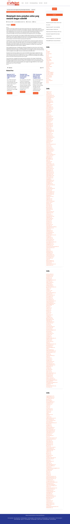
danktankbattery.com (50, 461)
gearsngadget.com (49, 158)
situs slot (45, 2)
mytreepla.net (48, 162)
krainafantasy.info (49, 408)
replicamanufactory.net (50, 165)
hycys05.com (48, 446)
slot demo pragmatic (49, 72)
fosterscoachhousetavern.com (51, 437)
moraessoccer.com (49, 322)
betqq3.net (48, 356)
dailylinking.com (49, 120)
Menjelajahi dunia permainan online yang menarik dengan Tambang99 (24, 76)
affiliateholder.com (49, 507)
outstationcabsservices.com (51, 234)
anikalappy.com (49, 182)
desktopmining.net (49, 375)
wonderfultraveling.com (50, 326)
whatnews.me (48, 203)
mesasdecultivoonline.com (51, 439)
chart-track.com (49, 325)
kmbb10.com (48, 451)
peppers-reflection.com (50, 504)
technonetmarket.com (50, 194)
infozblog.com (48, 335)
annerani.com (48, 309)
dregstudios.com (49, 320)
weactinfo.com (48, 454)
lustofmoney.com (49, 501)
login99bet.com (49, 94)
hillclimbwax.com (49, 498)
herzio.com (48, 406)
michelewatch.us (49, 283)
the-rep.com (48, 306)
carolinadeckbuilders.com (50, 303)
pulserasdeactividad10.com (51, 373)
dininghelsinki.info (49, 183)
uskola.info (48, 197)
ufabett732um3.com (49, 196)
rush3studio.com (49, 404)
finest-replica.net (49, 205)
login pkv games (49, 57)
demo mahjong (49, 75)
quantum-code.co (49, 202)
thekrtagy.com (48, 236)
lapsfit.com (48, 160)
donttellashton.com (49, 402)
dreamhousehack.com (50, 239)
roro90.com (48, 405)
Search (54, 9)
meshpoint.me (48, 423)
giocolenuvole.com (49, 123)
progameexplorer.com (50, 254)
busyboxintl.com (49, 426)
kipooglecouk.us (49, 360)
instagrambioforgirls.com (50, 449)
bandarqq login (24, 518)
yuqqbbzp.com (49, 152)
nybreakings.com (49, 233)
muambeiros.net (49, 334)
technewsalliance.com (50, 192)
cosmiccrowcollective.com (50, 420)
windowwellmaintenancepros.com (52, 506)
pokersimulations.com (50, 163)
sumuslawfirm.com (49, 479)
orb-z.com (48, 436)
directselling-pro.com (50, 256)
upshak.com (48, 472)
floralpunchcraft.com (50, 458)
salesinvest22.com (49, 209)
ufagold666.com (49, 217)
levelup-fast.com (49, 161)
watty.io (47, 413)
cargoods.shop (48, 416)
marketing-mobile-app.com (51, 457)
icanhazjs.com (48, 367)
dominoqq (48, 65)
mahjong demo (49, 60)
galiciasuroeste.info (49, 318)
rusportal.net (48, 412)
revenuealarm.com (49, 258)
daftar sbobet (48, 59)
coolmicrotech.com (49, 238)
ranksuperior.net (49, 493)
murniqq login (27, 519)
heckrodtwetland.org (50, 349)
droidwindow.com (49, 215)
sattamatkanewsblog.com (50, 484)
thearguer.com (48, 456)
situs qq (47, 61)
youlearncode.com (49, 126)
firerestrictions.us (49, 332)
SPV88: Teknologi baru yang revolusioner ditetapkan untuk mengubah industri (37, 76)
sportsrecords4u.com (50, 168)
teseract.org (48, 210)
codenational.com (49, 253)
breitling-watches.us (49, 285)
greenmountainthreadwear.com (51, 482)
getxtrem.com (48, 453)
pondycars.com (49, 223)
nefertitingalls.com (49, 106)
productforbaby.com (49, 435)
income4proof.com (49, 109)
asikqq (47, 69)
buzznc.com (48, 248)
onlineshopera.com (49, 116)
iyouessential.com (49, 124)
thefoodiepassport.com (50, 363)
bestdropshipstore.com (50, 137)
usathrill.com (48, 229)
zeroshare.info (48, 312)
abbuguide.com (49, 128)
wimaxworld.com (49, 328)
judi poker (48, 58)
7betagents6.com (49, 153)
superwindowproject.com (50, 364)
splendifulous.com (49, 167)
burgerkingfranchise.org (50, 430)
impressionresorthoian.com (51, 476)
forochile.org (48, 324)
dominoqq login (38, 518)
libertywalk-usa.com (49, 275)
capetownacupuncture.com (51, 418)
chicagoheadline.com (50, 97)
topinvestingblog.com (50, 304)
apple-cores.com (49, 371)
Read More (9, 93)
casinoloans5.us (49, 357)
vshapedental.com (49, 230)
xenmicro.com (48, 114)
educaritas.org (48, 110)
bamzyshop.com (49, 222)
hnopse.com (48, 499)
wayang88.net (48, 179)
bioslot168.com (49, 262)
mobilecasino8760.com (50, 355)
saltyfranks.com (49, 307)
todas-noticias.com (49, 409)
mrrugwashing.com (49, 469)
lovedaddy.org (48, 466)
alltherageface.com (49, 252)
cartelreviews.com (49, 138)
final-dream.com (49, 204)
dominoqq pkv (48, 64)
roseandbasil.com (49, 346)
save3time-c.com (49, 290)
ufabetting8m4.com (49, 170)
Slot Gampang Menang (34, 2)
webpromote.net (49, 339)
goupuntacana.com (49, 101)
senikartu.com (48, 411)
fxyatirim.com (48, 127)
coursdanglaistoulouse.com (51, 279)
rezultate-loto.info (49, 166)
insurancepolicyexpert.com (51, 300)
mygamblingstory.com (50, 395)
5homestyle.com (49, 387)
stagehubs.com (49, 91)
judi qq (47, 55)
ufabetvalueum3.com (50, 173)
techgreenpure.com (49, 135)
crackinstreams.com (49, 155)
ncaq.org (47, 113)
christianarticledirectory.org (51, 385)
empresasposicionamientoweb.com (52, 246)
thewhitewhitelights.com (50, 347)
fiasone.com (48, 459)
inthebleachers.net (49, 376)
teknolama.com (49, 434)
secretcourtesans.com (50, 95)
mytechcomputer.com (50, 261)
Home (23, 2)
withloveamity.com (49, 125)
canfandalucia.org (49, 231)
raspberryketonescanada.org (51, 226)
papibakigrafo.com (49, 366)
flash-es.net (48, 471)
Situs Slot (26, 2)
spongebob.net (49, 425)
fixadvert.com (48, 288)
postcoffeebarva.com (50, 428)
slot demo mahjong (49, 73)
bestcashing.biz (49, 331)
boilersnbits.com (49, 440)
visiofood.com (48, 213)
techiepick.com (49, 220)
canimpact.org (48, 368)
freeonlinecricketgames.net (51, 329)
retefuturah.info (49, 190)
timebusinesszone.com (50, 503)
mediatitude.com (49, 293)
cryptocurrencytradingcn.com (51, 485)
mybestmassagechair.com (50, 352)
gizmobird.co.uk (49, 277)
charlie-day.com (49, 463)
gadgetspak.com (49, 156)
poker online (39, 519)
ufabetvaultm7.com (49, 174)
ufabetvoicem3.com (49, 176)
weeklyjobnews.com (49, 490)
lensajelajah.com (49, 111)
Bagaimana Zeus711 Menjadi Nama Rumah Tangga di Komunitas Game (11, 76)
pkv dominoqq (48, 53)
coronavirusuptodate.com (50, 154)
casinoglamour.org (49, 383)
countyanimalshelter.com (50, 491)
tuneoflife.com (48, 505)
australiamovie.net (49, 276)
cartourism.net (48, 370)
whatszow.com (49, 132)
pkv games (48, 51)
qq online (48, 52)
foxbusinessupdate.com (50, 465)
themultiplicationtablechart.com (51, 382)
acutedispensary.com (50, 483)
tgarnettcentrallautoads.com (51, 286)
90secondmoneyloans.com (51, 144)
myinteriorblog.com (49, 218)
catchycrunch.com (49, 104)
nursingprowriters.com (50, 480)
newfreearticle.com (49, 442)
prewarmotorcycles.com (50, 295)
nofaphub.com (48, 105)
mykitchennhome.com (50, 361)
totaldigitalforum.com (50, 244)
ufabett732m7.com (49, 212)
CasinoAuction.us (49, 359)
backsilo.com (48, 473)
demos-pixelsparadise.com (51, 292)
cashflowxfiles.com (49, 450)
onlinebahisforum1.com (50, 96)
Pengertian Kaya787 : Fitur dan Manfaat (53, 27)
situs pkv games (49, 76)
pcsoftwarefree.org (49, 119)
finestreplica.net (49, 187)
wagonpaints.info (49, 198)
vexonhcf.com (48, 291)
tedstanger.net (48, 195)
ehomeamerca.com (49, 133)
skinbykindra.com (49, 251)
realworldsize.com (49, 433)
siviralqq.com (48, 475)
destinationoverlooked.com (51, 496)
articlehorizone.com (49, 151)
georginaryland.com (49, 345)
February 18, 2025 (10, 21)
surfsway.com (48, 139)
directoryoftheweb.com (50, 401)
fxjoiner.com (48, 249)
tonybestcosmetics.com (50, 247)
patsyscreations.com (49, 108)
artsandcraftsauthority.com (51, 263)
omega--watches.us (49, 284)
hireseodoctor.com (49, 159)
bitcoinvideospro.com (50, 419)
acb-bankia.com (49, 470)
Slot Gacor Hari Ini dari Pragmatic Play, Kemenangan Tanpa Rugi (18, 9)
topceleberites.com (49, 169)
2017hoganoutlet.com (50, 398)
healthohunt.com (49, 189)
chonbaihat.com (49, 336)
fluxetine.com (48, 354)
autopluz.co (48, 289)
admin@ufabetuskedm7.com (20, 21)
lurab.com (48, 259)
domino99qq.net (49, 400)
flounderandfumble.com (50, 188)
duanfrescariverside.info (50, 184)
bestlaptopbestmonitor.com (51, 343)
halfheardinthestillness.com (51, 350)
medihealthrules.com (50, 227)
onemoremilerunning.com (50, 447)
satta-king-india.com (49, 148)
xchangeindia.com (49, 237)
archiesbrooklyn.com (50, 333)
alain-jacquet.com (49, 421)
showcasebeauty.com (50, 299)
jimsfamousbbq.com (49, 274)
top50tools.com (49, 305)
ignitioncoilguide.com (50, 260)
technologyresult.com (50, 130)
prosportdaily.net (49, 208)
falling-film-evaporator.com (51, 478)
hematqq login (34, 519)
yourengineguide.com (50, 232)
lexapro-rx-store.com (50, 377)
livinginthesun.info (49, 414)
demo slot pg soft (49, 80)
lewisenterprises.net (49, 118)
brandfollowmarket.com (50, 489)
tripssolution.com (49, 147)
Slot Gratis (40, 2)
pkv (47, 50)
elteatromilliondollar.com (50, 429)
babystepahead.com (49, 494)
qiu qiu (47, 81)
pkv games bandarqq (50, 62)
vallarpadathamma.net (50, 432)
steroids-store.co (49, 340)
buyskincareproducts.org (50, 378)
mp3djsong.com (49, 278)
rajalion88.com (49, 99)
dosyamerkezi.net (49, 297)
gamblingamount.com (50, 497)
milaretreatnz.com (49, 314)
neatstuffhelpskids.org (50, 321)
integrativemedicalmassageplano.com (53, 468)
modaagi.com (48, 315)
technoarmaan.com (49, 245)
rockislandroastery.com (50, 255)
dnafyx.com (48, 121)
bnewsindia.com (49, 219)
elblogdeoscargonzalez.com (51, 338)
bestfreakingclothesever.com (51, 477)
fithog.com (48, 342)
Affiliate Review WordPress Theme (32, 515)
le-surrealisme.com (49, 298)
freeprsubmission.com (50, 216)
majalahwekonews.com (50, 397)
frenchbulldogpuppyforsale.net (51, 380)
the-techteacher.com (49, 240)
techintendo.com (49, 134)
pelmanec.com (48, 399)
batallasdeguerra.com (50, 319)
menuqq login (10, 518)
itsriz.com (48, 415)
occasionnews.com (49, 500)
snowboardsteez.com (50, 448)
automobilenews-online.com (51, 241)
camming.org (48, 98)
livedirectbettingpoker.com (51, 464)
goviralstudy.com (49, 369)
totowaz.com (48, 486)
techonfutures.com (49, 224)
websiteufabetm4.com (50, 180)
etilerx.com (48, 186)
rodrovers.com (48, 146)
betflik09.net (48, 112)
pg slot (22, 519)
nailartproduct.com (49, 140)
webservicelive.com (49, 265)
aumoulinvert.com (49, 362)
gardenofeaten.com (49, 444)
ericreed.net (48, 353)
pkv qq (47, 78)
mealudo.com (48, 462)
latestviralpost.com (49, 441)
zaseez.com (48, 103)
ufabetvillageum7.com (50, 175)
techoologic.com (49, 225)
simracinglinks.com (49, 296)
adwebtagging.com (49, 492)
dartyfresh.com (49, 117)
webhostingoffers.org (50, 131)
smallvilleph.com (49, 317)
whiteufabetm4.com (49, 181)
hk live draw (48, 79)
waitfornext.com (49, 199)
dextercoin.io (48, 384)
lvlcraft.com (48, 142)
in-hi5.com (48, 407)
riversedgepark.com (49, 102)
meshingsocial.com (49, 455)
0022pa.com (48, 311)
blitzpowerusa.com (49, 443)
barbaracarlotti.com (49, 374)
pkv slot (47, 54)
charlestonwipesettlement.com (51, 487)
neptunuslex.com (49, 281)
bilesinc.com (48, 313)
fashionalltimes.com (49, 243)
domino (47, 82)
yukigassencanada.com (50, 149)
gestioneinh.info (49, 206)
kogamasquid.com (49, 381)
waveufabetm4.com (49, 177)
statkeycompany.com (50, 302)
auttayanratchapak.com (50, 427)
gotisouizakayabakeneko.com (51, 422)
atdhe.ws (47, 348)
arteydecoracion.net (49, 341)
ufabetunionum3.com (50, 172)
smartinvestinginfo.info (50, 191)
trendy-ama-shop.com (50, 211)
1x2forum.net (48, 92)
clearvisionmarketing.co (50, 201)
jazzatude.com (48, 310)
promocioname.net (49, 327)
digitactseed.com (49, 141)
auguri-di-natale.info (49, 282)
